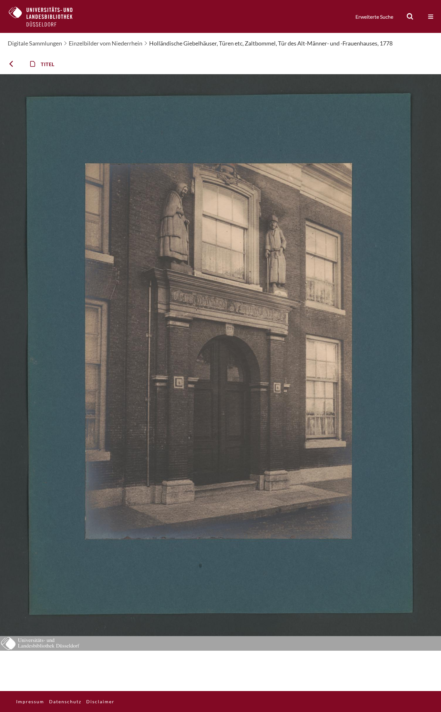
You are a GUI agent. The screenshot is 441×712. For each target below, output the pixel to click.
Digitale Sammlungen (35, 43)
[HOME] (45, 16)
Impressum (30, 701)
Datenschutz (65, 701)
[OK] (410, 16)
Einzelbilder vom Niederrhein (105, 43)
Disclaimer (100, 701)
